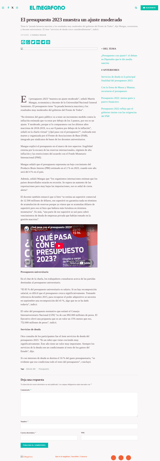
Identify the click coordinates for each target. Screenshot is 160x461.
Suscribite (150, 8)
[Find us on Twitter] (12, 7)
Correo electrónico (28, 433)
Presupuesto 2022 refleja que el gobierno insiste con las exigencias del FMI (119, 112)
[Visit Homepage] (76, 8)
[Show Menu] (3, 8)
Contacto (83, 457)
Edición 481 (31, 369)
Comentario (26, 390)
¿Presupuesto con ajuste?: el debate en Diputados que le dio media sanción (119, 59)
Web (82, 433)
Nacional (43, 35)
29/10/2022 (25, 35)
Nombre (24, 421)
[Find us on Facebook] (8, 7)
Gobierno (35, 35)
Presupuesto (44, 369)
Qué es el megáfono (62, 457)
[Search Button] (136, 8)
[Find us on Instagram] (17, 7)
